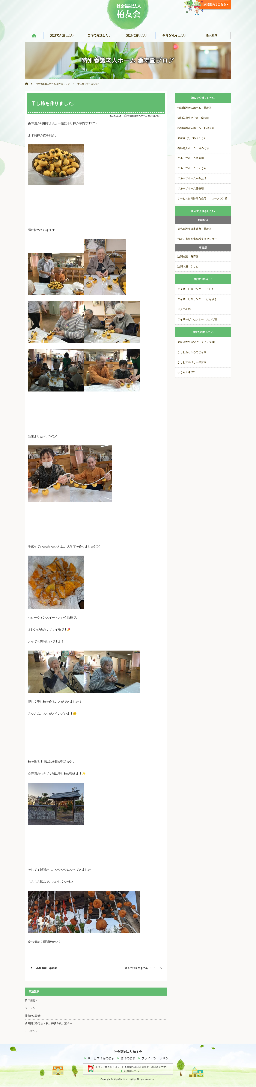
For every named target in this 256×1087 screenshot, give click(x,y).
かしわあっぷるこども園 (191, 352)
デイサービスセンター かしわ (195, 289)
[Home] (28, 83)
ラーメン (30, 1007)
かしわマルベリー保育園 (191, 362)
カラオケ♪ (31, 1030)
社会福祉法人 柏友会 (125, 1079)
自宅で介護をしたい (203, 211)
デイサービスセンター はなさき (197, 299)
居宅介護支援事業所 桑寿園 (194, 228)
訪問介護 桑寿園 (187, 256)
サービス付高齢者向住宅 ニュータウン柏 (202, 198)
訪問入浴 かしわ (187, 266)
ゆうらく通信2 (186, 372)
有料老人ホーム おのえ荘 (193, 148)
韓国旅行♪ (31, 1000)
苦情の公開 (128, 1058)
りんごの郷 (184, 309)
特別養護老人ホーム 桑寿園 (194, 107)
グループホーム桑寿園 (190, 158)
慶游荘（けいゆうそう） (191, 138)
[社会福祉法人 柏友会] (128, 27)
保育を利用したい (202, 332)
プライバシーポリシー (156, 1058)
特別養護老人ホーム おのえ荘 (195, 128)
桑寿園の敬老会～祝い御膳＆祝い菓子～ (48, 1023)
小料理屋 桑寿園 (46, 968)
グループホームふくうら (191, 168)
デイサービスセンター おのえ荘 (197, 319)
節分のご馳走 (33, 1015)
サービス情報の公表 (101, 1058)
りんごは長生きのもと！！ (140, 968)
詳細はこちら (131, 1070)
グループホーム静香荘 (190, 188)
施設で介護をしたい (203, 97)
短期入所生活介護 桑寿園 (193, 118)
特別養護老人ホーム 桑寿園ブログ (53, 83)
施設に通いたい (203, 279)
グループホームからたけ (191, 178)
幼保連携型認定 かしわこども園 (196, 342)
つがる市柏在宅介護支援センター (197, 239)
